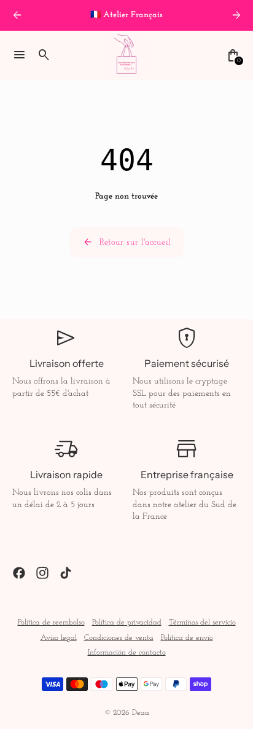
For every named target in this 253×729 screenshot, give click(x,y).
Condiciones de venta (119, 638)
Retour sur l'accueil (126, 242)
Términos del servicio (202, 622)
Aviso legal (59, 638)
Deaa (140, 713)
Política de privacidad (127, 622)
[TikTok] (65, 573)
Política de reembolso (51, 622)
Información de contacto (127, 652)
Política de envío (187, 638)
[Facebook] (19, 573)
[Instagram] (42, 573)
